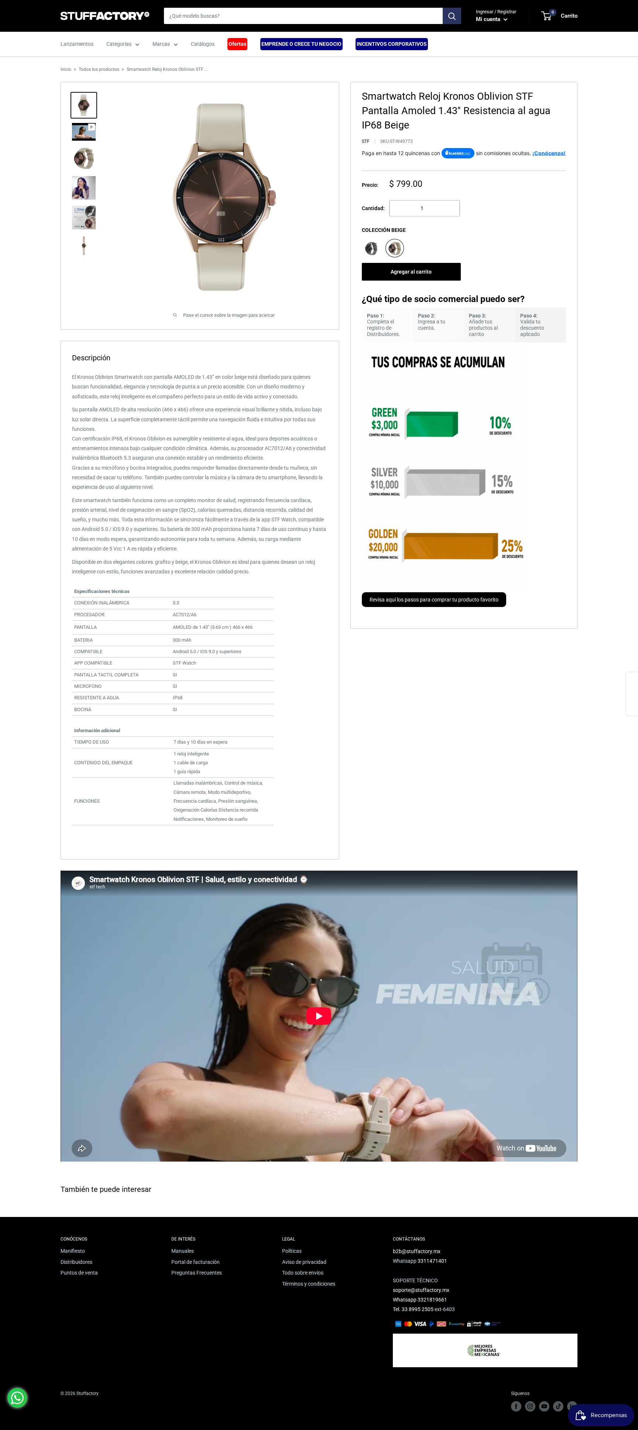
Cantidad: (373, 208)
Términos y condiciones (308, 1284)
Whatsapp (405, 1300)
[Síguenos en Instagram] (530, 1406)
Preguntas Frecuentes (196, 1273)
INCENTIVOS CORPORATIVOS (392, 44)
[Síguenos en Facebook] (516, 1406)
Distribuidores (76, 1262)
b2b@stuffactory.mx (416, 1251)
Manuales (182, 1251)
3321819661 (432, 1300)
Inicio (66, 69)
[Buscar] (452, 16)
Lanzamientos (77, 44)
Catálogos (203, 44)
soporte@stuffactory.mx (421, 1290)
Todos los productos (99, 69)
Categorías (118, 44)
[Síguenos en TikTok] (558, 1406)
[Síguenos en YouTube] (544, 1406)
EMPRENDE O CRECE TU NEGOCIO (301, 44)
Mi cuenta (489, 19)
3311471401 (432, 1261)
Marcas (161, 44)
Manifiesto (73, 1251)
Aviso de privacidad (304, 1262)
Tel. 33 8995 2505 (413, 1309)
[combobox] (303, 16)
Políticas (292, 1251)
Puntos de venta (79, 1273)
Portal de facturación (195, 1262)
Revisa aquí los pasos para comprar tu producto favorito (434, 600)
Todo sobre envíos (302, 1273)
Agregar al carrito (411, 271)
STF (366, 141)
